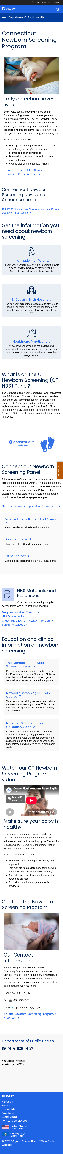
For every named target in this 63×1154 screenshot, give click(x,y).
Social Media (9, 1117)
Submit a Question (14, 624)
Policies (6, 1105)
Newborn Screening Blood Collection (26, 725)
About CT (7, 1102)
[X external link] (14, 1048)
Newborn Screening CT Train (28, 695)
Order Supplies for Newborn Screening (28, 620)
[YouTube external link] (20, 1048)
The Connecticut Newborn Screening (26, 664)
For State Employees (14, 1120)
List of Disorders (16, 556)
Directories (8, 1113)
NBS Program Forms (15, 616)
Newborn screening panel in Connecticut (30, 506)
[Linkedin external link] (26, 1048)
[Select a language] (58, 9)
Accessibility (9, 1109)
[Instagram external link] (9, 1048)
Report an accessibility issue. (46, 2)
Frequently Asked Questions (21, 612)
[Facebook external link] (4, 1048)
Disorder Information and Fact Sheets (31, 519)
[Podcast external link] (31, 1048)
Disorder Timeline (17, 539)
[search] (52, 9)
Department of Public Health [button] (17, 17)
